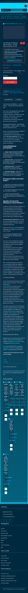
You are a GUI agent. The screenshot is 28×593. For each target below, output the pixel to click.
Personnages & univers (6, 535)
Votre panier (4, 555)
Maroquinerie (4, 538)
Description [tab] (8, 99)
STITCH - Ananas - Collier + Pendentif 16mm (17, 389)
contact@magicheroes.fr (9, 516)
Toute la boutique (5, 545)
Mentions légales (5, 583)
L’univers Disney (7, 286)
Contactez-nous (5, 573)
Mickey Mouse (12, 313)
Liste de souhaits (5, 558)
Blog (2, 547)
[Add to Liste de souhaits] (19, 71)
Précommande (20, 92)
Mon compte (4, 560)
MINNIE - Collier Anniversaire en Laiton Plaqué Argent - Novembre (6, 392)
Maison (2, 540)
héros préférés (7, 267)
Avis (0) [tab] (19, 99)
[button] (6, 415)
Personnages (18, 14)
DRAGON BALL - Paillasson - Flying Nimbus (11, 426)
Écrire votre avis (7, 65)
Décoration (13, 91)
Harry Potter (16, 341)
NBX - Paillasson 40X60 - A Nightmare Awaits (11, 389)
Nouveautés (4, 531)
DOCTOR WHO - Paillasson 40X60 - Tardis (22, 389)
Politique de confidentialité (7, 578)
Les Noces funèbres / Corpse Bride (10, 16)
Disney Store (10, 14)
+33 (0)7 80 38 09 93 (8, 514)
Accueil (3, 14)
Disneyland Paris (7, 348)
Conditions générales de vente (8, 576)
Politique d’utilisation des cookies (8, 580)
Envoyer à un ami (17, 65)
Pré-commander (11, 82)
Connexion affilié (5, 565)
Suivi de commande (5, 563)
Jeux (2, 542)
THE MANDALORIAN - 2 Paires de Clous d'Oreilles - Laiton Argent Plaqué (6, 465)
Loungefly (10, 341)
